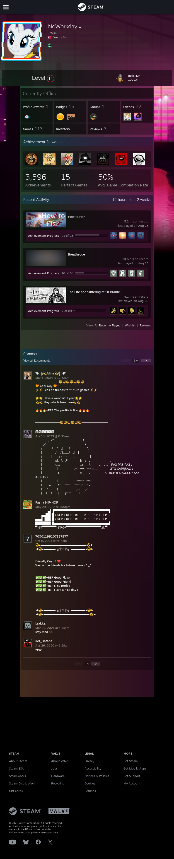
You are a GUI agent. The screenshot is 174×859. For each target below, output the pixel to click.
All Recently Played (108, 325)
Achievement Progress (43, 235)
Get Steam (130, 761)
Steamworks (17, 776)
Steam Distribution (22, 783)
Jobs (54, 768)
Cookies (90, 783)
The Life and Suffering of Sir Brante (94, 292)
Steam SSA (16, 768)
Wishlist (130, 325)
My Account (131, 783)
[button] (43, 77)
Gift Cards (16, 791)
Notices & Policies (97, 776)
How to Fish (76, 217)
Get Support (131, 776)
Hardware (58, 776)
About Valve (59, 761)
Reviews (145, 325)
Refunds (90, 791)
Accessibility (93, 768)
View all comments (36, 360)
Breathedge (76, 254)
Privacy (89, 761)
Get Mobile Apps (134, 768)
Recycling (57, 783)
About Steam (18, 761)
